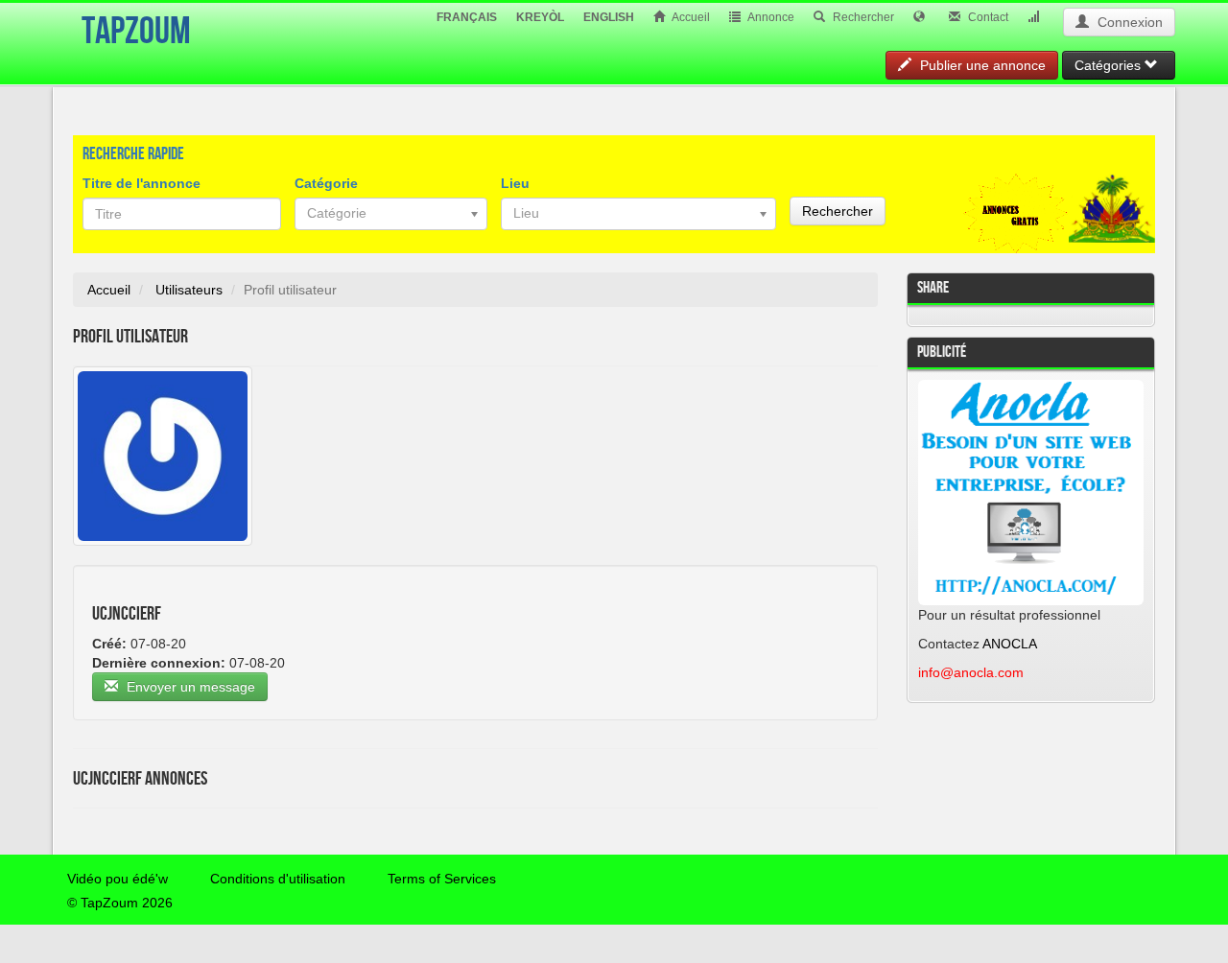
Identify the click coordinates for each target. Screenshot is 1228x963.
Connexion (1128, 22)
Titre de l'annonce (142, 183)
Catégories (1109, 65)
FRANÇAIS (467, 17)
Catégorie (326, 183)
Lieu (515, 183)
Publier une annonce (981, 65)
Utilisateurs (189, 289)
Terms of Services (442, 878)
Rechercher (862, 17)
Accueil (690, 17)
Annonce (769, 17)
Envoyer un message (189, 686)
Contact (986, 17)
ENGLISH (608, 17)
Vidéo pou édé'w (117, 878)
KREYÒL (540, 17)
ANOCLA (1009, 643)
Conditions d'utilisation (277, 878)
